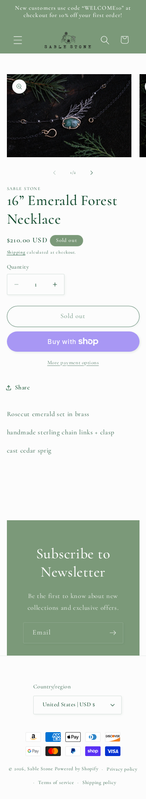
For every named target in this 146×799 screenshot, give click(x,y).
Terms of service (56, 782)
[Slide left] (54, 173)
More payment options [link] (73, 362)
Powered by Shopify (77, 769)
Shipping (16, 252)
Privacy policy (122, 769)
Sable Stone (40, 769)
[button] (18, 39)
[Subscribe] (112, 632)
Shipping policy (99, 782)
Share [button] (22, 387)
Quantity (18, 266)
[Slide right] (92, 173)
